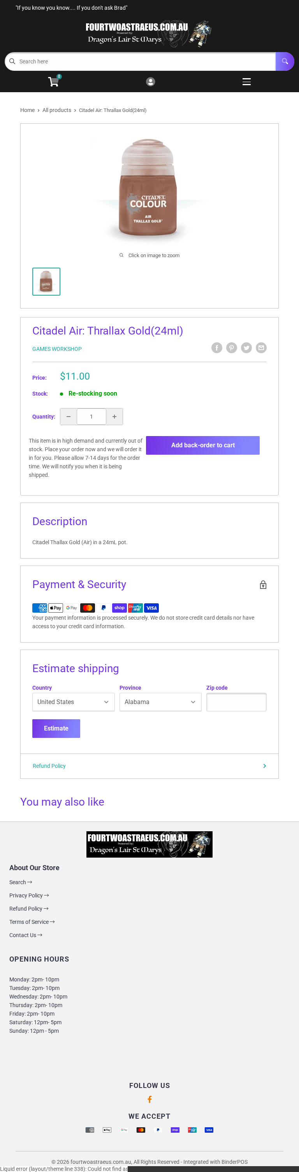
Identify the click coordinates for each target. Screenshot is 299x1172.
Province (130, 687)
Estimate (56, 728)
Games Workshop (57, 349)
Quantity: (43, 416)
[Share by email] (261, 347)
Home (27, 110)
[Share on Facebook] (216, 347)
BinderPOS (235, 1162)
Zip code (217, 687)
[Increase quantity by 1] (114, 416)
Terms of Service (29, 922)
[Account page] (150, 82)
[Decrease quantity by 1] (68, 416)
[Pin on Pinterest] (231, 347)
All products (56, 110)
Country (42, 687)
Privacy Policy (26, 895)
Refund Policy (49, 766)
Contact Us (23, 935)
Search (18, 882)
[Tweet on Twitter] (246, 347)
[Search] (285, 61)
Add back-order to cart (203, 445)
